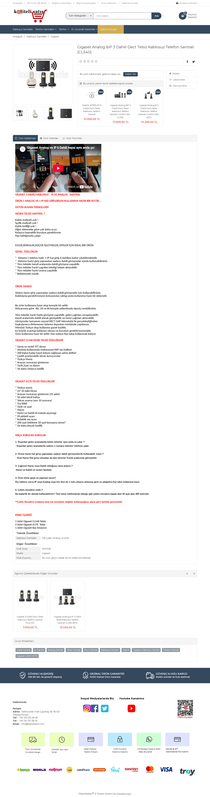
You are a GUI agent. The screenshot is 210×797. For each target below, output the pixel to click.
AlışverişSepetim (192, 16)
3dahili (126, 650)
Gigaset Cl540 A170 (27, 656)
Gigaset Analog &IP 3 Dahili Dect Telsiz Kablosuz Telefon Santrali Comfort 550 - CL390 (120, 111)
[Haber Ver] (130, 74)
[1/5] (81, 61)
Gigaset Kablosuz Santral (146, 650)
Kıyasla (176, 73)
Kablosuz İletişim (110, 650)
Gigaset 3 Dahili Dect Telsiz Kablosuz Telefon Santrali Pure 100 (30, 619)
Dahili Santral (23, 650)
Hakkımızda (19, 702)
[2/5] (83, 61)
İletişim (17, 708)
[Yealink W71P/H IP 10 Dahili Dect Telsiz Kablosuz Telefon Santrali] (92, 95)
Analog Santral (55, 650)
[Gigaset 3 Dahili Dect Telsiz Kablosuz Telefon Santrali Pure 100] (30, 598)
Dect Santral (90, 650)
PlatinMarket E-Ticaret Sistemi (96, 793)
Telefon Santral (171, 650)
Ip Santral (39, 650)
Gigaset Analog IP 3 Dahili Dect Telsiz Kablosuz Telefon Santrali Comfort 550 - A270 (149, 111)
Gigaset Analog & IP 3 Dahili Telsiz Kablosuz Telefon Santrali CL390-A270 (67, 619)
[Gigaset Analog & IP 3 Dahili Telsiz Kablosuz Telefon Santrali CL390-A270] (67, 598)
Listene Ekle (179, 79)
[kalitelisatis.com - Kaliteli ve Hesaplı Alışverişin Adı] (30, 22)
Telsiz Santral (73, 650)
